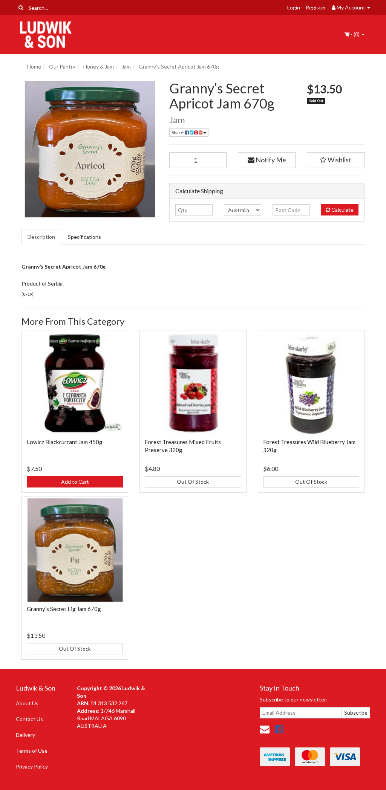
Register (316, 7)
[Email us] (265, 729)
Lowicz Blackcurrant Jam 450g (65, 442)
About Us (27, 703)
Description (41, 237)
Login (293, 7)
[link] (279, 729)
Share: (178, 132)
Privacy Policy (32, 766)
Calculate (342, 209)
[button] (336, 160)
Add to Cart (75, 481)
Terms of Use (31, 750)
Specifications (84, 237)
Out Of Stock (193, 481)
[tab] (41, 237)
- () (355, 34)
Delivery (25, 735)
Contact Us (29, 719)
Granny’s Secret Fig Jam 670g (64, 608)
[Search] (21, 7)
